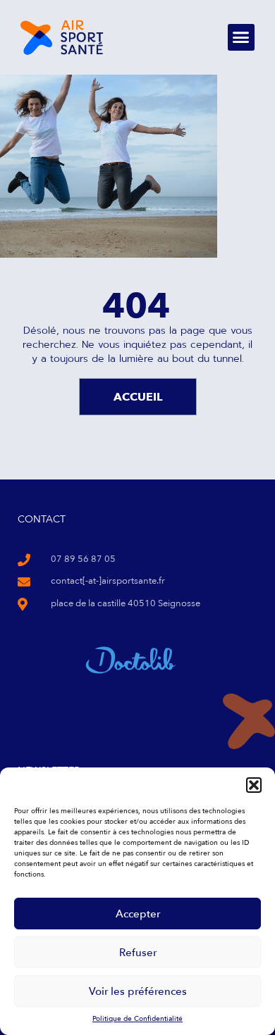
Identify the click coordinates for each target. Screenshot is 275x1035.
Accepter (138, 914)
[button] (254, 785)
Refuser (138, 953)
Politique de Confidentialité (137, 1019)
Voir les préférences (138, 991)
